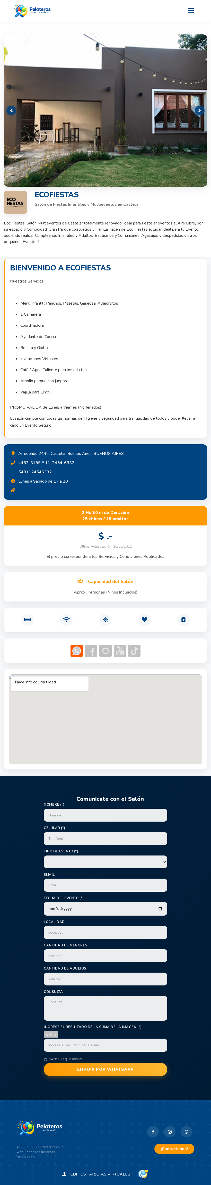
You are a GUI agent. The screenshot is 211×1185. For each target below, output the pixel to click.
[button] (11, 110)
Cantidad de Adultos (65, 968)
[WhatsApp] (186, 1131)
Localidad (54, 922)
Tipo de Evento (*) (61, 851)
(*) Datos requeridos (63, 1059)
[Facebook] (153, 1131)
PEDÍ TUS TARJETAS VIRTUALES (101, 1174)
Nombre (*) (54, 804)
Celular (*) (54, 828)
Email (49, 874)
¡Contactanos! (174, 1149)
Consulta (53, 992)
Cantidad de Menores (65, 945)
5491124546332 (35, 472)
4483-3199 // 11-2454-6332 (46, 463)
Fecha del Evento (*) (64, 898)
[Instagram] (169, 1131)
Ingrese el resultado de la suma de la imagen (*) (93, 1027)
